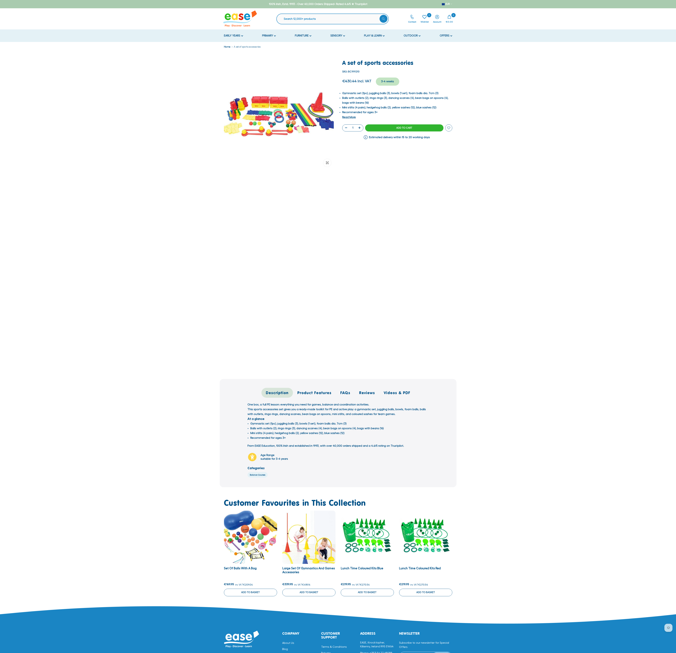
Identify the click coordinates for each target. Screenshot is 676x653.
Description (277, 392)
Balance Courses (257, 475)
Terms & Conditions (334, 646)
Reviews (367, 392)
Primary (268, 35)
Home (227, 47)
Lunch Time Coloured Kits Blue (362, 568)
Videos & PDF (397, 392)
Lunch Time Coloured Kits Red (420, 568)
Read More (349, 117)
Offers (445, 35)
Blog (285, 649)
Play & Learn (373, 35)
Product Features (314, 392)
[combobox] (334, 19)
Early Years (232, 35)
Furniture (302, 35)
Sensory (336, 35)
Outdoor (411, 35)
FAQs (345, 392)
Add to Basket (250, 592)
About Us (288, 643)
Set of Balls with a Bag (240, 568)
